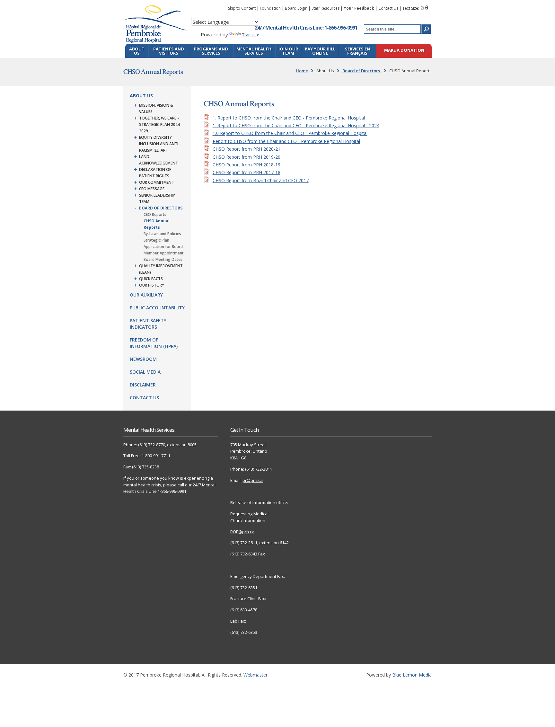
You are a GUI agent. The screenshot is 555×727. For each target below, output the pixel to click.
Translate (250, 35)
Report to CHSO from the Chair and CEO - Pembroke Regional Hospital (286, 141)
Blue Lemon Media (412, 675)
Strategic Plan (156, 240)
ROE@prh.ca (242, 532)
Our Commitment (156, 182)
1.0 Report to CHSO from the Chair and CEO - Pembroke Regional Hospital (290, 133)
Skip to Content (242, 8)
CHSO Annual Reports (157, 224)
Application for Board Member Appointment (164, 250)
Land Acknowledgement (158, 160)
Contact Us (388, 8)
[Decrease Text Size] (422, 8)
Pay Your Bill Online (320, 51)
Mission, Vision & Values (156, 108)
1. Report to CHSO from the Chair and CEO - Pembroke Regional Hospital (289, 118)
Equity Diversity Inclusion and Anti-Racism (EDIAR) (159, 144)
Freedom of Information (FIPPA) (154, 343)
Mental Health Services (253, 51)
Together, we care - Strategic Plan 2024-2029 (160, 124)
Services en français (357, 51)
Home (302, 71)
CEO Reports (155, 214)
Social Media (145, 372)
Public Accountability (157, 308)
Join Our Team (288, 51)
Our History (151, 285)
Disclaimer (143, 385)
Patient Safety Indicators (148, 323)
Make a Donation (404, 50)
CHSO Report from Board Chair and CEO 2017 (261, 180)
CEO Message (151, 188)
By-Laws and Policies (162, 233)
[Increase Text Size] (426, 8)
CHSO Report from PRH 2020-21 (246, 149)
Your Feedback (359, 8)
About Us (137, 51)
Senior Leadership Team (157, 198)
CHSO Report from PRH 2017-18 (246, 172)
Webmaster (255, 675)
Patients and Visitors (168, 51)
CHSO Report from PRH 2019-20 (246, 157)
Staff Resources (325, 8)
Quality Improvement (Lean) (161, 269)
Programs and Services (211, 51)
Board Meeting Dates (163, 259)
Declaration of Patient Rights (155, 173)
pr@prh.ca (252, 480)
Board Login (296, 8)
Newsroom (143, 359)
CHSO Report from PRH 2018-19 (246, 165)
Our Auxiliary (146, 295)
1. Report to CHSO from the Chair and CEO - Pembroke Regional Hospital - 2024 (296, 125)
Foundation (270, 8)
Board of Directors (361, 71)
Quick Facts (151, 278)
